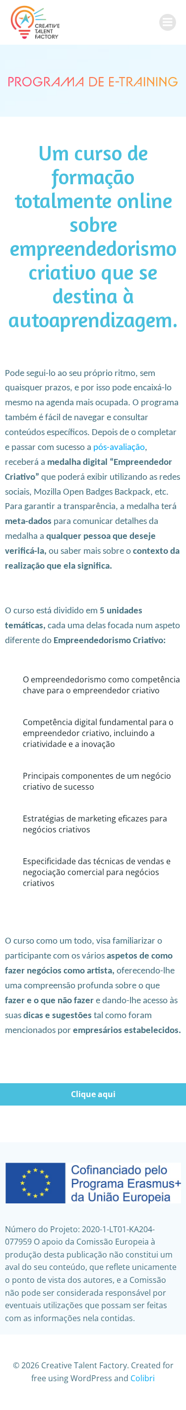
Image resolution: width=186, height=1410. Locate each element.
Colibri (142, 1378)
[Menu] (167, 22)
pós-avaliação (119, 447)
